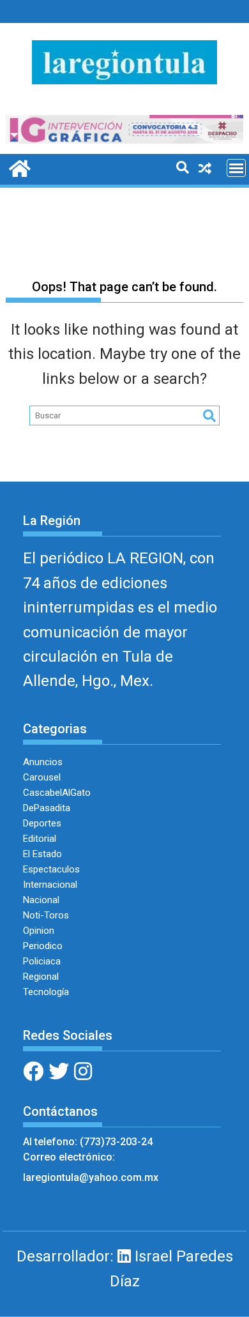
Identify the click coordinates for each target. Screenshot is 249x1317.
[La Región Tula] (18, 167)
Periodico (43, 946)
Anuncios (43, 762)
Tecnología (46, 992)
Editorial (39, 838)
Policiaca (42, 961)
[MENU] (236, 168)
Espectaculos (51, 869)
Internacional (50, 884)
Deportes (42, 823)
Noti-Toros (46, 915)
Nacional (41, 900)
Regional (41, 976)
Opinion (38, 930)
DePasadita (46, 808)
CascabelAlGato (57, 792)
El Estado (42, 854)
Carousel (42, 777)
